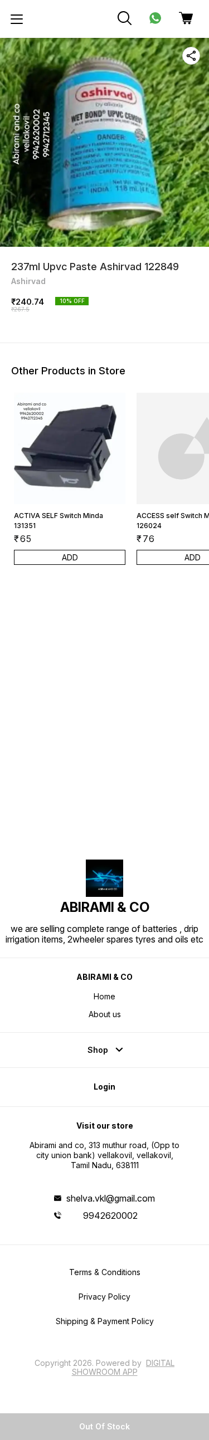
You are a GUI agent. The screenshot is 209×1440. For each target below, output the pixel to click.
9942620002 (110, 1215)
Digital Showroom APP (123, 1367)
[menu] (17, 19)
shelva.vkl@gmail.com (110, 1198)
